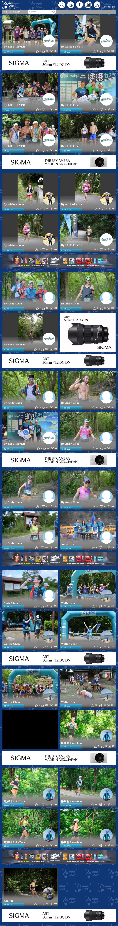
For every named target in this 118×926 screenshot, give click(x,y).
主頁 (104, 7)
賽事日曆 (7, 12)
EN (113, 7)
